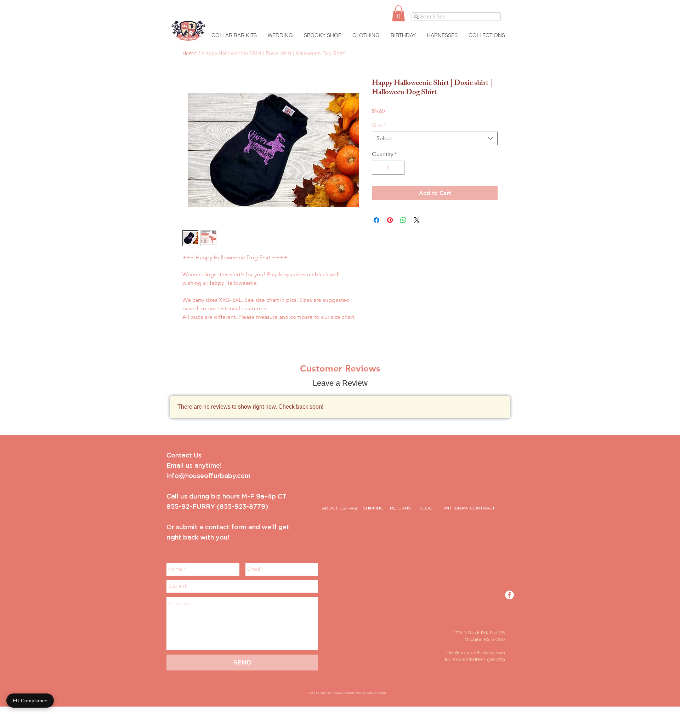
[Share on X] (417, 220)
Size (379, 125)
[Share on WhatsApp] (403, 220)
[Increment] (398, 167)
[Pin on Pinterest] (390, 220)
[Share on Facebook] (376, 220)
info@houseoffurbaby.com (475, 653)
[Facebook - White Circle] (509, 595)
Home (189, 53)
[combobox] (435, 138)
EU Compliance (30, 700)
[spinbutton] (388, 167)
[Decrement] (378, 167)
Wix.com (380, 693)
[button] (398, 13)
